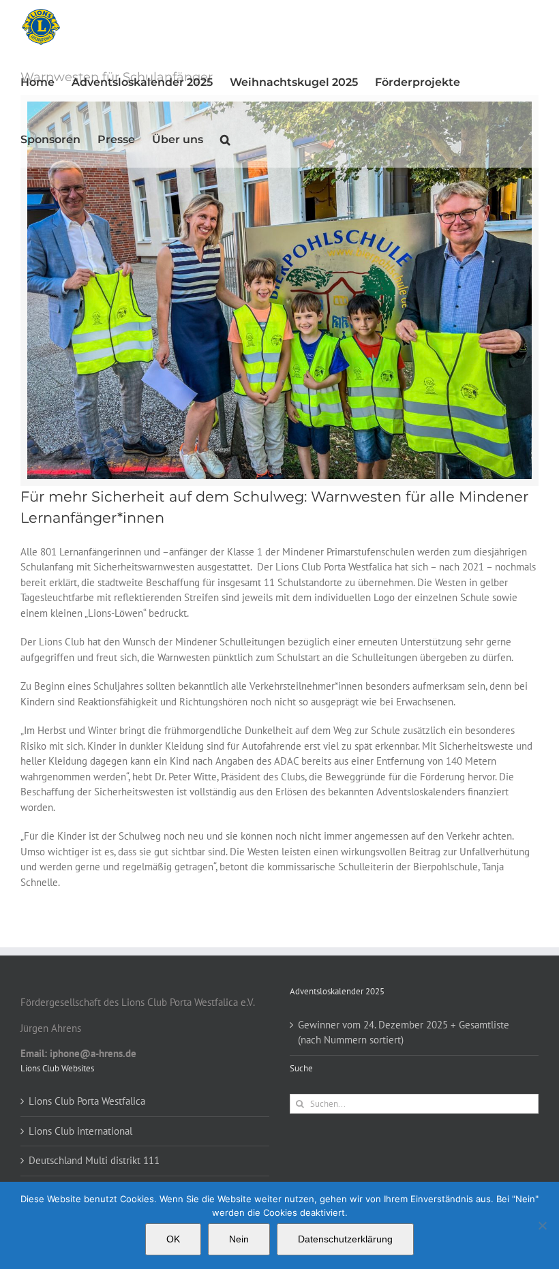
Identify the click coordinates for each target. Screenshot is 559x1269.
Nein (239, 1239)
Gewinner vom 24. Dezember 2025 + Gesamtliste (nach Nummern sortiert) (403, 1032)
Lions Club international (80, 1131)
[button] (225, 139)
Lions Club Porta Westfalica (87, 1101)
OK (173, 1239)
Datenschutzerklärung (345, 1239)
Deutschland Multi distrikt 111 (94, 1160)
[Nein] (542, 1225)
